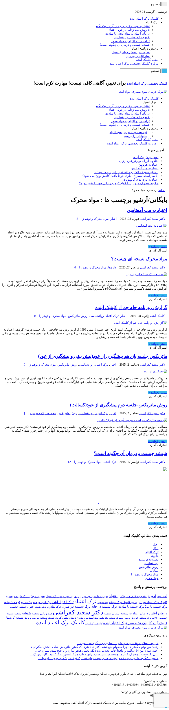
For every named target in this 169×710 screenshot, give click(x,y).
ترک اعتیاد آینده (62, 602)
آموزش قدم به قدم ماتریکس (137, 596)
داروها (112, 267)
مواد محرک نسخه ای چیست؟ (139, 258)
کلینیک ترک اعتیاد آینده (144, 18)
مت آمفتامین (91, 617)
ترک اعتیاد (112, 316)
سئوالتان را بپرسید (138, 56)
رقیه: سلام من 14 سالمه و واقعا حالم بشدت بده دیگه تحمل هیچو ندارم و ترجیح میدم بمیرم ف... (96, 650)
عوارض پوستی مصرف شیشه (123, 617)
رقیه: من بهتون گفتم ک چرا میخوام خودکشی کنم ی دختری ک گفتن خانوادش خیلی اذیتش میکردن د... (93, 647)
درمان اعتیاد (158, 613)
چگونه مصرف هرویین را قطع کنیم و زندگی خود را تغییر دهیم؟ (118, 183)
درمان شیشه (111, 613)
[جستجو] (164, 4)
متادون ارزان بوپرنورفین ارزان (138, 161)
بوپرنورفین (102, 602)
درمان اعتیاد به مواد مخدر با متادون (127, 33)
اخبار (113, 218)
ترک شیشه (12, 602)
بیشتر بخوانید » (157, 246)
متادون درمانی (76, 617)
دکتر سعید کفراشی (152, 218)
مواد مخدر (151, 578)
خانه (161, 190)
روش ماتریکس (78, 316)
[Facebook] (163, 8)
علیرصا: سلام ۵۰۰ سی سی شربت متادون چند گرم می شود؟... (117, 643)
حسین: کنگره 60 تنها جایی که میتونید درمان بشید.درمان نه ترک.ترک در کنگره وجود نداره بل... (98, 658)
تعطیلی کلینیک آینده (145, 157)
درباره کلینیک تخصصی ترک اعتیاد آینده (134, 63)
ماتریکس (103, 617)
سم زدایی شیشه (42, 613)
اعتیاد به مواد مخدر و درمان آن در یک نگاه (123, 26)
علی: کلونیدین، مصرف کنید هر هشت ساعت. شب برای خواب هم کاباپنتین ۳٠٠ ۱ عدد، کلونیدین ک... (94, 654)
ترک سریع (26, 602)
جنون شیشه (26, 606)
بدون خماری (101, 596)
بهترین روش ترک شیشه (29, 596)
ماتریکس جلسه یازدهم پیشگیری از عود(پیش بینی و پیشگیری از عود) (102, 356)
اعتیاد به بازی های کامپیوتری (140, 179)
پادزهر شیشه (23, 617)
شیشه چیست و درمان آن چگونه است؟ (124, 44)
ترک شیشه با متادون (131, 606)
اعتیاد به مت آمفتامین (144, 168)
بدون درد (87, 596)
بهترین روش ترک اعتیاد (59, 596)
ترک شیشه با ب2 (156, 606)
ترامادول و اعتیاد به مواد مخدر (130, 41)
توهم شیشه (40, 607)
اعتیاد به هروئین (148, 164)
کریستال (10, 617)
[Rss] (166, 8)
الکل (155, 548)
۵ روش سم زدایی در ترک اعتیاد (129, 29)
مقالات (154, 570)
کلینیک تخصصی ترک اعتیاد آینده (147, 83)
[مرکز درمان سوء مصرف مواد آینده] (142, 91)
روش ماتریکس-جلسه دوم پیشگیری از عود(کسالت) (118, 404)
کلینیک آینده (157, 316)
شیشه (26, 613)
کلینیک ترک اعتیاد (93, 623)
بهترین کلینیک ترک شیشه (123, 602)
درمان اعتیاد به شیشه (134, 613)
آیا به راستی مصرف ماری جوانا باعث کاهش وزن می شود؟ (120, 176)
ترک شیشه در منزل (76, 606)
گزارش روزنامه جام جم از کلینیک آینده (131, 307)
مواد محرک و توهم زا (95, 218)
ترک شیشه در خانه (104, 606)
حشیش (14, 606)
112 (68, 462)
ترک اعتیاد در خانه (42, 602)
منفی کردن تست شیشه (54, 617)
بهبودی (77, 596)
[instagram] (161, 8)
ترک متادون (54, 606)
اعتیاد (113, 596)
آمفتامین (162, 596)
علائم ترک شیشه (148, 617)
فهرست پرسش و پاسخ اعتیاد (131, 52)
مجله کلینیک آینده (147, 59)
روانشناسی (96, 316)
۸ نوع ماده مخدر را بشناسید (132, 37)
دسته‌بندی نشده (148, 559)
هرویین (35, 618)
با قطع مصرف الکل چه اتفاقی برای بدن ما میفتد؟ (126, 172)
